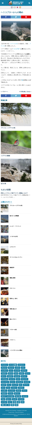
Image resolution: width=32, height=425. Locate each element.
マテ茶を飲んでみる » (25, 91)
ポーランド (17, 393)
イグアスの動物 (5, 156)
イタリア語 (15, 7)
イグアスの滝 (14, 44)
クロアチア (10, 376)
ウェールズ (17, 370)
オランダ (11, 373)
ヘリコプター (17, 49)
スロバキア (27, 382)
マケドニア (24, 396)
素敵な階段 (12, 278)
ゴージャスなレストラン (16, 257)
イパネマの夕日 (14, 236)
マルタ (3, 399)
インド (11, 370)
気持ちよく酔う (14, 298)
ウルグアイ (4, 373)
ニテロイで (12, 247)
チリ (21, 385)
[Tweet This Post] (16, 17)
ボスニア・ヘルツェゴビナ (7, 396)
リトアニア (21, 399)
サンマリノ (24, 376)
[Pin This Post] (26, 17)
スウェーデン (24, 379)
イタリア (18, 367)
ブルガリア (4, 393)
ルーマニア (4, 402)
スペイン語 (20, 7)
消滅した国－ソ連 (6, 405)
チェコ (9, 385)
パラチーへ (12, 340)
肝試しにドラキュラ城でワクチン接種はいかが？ (14, 193)
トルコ (8, 387)
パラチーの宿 (13, 329)
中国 (15, 402)
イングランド (5, 370)
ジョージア (12, 379)
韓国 (13, 405)
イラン (23, 367)
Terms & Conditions (19, 412)
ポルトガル (18, 396)
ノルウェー (14, 387)
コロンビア (17, 376)
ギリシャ (4, 376)
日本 (23, 402)
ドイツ (3, 387)
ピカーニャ (12, 288)
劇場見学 (12, 267)
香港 (17, 405)
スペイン (13, 382)
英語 (12, 7)
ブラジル (19, 390)
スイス (18, 379)
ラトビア (15, 399)
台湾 (19, 402)
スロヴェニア (19, 382)
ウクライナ (24, 370)
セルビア (4, 385)
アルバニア (4, 367)
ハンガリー (4, 390)
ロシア (10, 402)
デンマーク (26, 385)
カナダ (16, 373)
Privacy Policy (11, 412)
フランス (25, 390)
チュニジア (15, 385)
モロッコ (9, 399)
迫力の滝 (3, 183)
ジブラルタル (5, 379)
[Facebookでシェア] (6, 17)
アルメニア (11, 367)
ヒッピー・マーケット (15, 226)
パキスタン (21, 387)
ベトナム (11, 393)
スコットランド (5, 382)
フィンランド (12, 390)
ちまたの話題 (6, 189)
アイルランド (5, 365)
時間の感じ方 (13, 309)
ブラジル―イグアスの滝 (8, 128)
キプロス (22, 373)
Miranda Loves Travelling (10, 410)
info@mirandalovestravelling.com (9, 414)
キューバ (28, 373)
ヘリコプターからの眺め (16, 350)
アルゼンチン (21, 365)
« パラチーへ (4, 91)
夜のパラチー (13, 319)
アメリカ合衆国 (13, 365)
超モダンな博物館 (14, 216)
